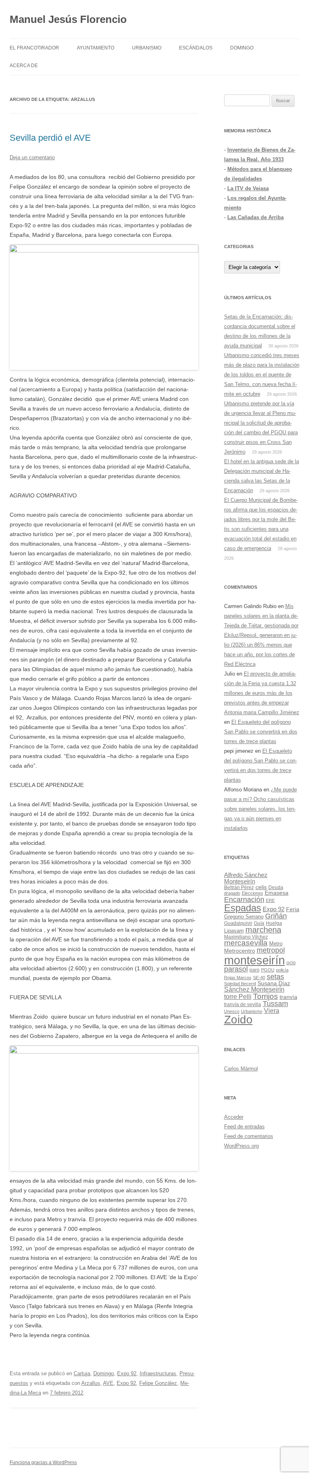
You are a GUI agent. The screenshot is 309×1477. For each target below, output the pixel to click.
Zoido (238, 1019)
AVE (108, 1383)
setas (275, 976)
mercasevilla (246, 943)
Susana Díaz (274, 983)
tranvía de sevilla (242, 1004)
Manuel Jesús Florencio (68, 19)
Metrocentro (239, 950)
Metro (275, 944)
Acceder (233, 1117)
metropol (271, 950)
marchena (263, 929)
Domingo (241, 48)
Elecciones (252, 893)
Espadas (242, 907)
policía (282, 970)
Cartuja (82, 1373)
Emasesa (276, 893)
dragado (232, 893)
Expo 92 (126, 1373)
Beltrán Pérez (239, 887)
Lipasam (234, 931)
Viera (271, 1010)
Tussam (275, 1003)
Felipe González (158, 1383)
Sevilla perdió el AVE (50, 138)
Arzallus (90, 1383)
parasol (236, 969)
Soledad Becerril (240, 983)
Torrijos (265, 996)
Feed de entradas (244, 1127)
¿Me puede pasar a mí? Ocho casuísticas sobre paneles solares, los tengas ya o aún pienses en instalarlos (260, 809)
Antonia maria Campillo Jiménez (261, 712)
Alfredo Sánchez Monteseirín (246, 877)
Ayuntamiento (95, 48)
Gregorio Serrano (244, 917)
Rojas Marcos (237, 977)
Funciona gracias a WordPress (43, 1462)
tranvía (288, 997)
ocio (291, 962)
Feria (292, 909)
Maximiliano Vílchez (246, 937)
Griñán (276, 916)
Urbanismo (146, 48)
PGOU (267, 970)
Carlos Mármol (241, 1069)
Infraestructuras (158, 1373)
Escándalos (195, 48)
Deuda (275, 887)
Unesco (231, 1011)
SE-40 (259, 977)
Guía (259, 923)
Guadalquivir (238, 923)
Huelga (274, 923)
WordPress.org (241, 1146)
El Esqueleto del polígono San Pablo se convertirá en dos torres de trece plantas (260, 731)
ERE (270, 900)
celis (261, 887)
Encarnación (244, 900)
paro (254, 970)
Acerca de (24, 65)
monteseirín (254, 960)
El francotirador (34, 48)
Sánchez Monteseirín (254, 989)
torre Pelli (237, 996)
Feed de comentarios (248, 1136)
